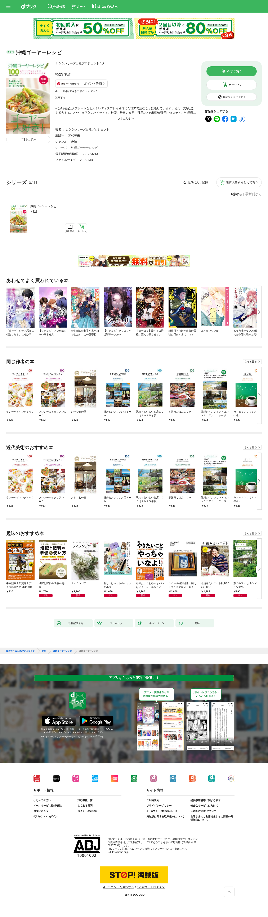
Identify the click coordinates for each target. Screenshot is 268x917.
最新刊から (253, 194)
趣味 (74, 141)
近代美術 (74, 135)
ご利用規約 (153, 800)
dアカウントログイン (46, 816)
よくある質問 (85, 805)
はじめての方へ (42, 800)
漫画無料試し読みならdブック (20, 651)
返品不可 (60, 97)
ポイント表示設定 (87, 811)
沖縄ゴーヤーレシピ (43, 206)
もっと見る (250, 361)
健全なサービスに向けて (204, 805)
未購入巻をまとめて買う (242, 182)
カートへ (235, 84)
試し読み (31, 139)
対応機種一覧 (85, 800)
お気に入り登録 (197, 182)
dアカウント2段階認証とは (162, 811)
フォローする (102, 63)
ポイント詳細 (93, 83)
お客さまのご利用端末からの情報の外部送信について (212, 818)
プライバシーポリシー (159, 805)
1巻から (236, 194)
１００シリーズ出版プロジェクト (77, 63)
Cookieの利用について (203, 811)
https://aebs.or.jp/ (119, 852)
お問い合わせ (41, 811)
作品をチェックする (234, 96)
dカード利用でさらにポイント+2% (75, 91)
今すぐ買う (234, 71)
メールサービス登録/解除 (48, 805)
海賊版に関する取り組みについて (165, 816)
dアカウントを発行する (118, 887)
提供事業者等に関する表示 (206, 800)
